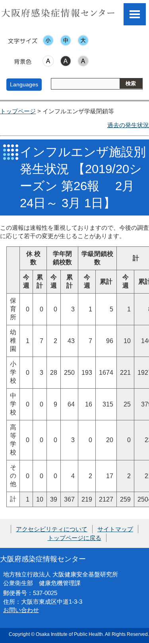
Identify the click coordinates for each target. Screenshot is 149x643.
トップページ (18, 111)
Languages (24, 84)
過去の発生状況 (128, 125)
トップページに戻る (74, 537)
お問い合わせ (21, 610)
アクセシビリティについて (51, 529)
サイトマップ (115, 529)
